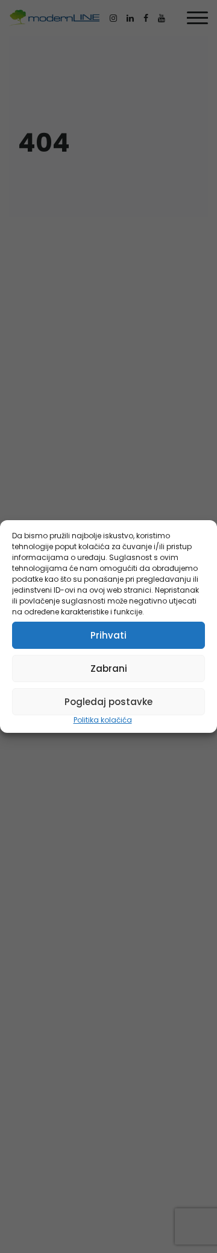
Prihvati (108, 635)
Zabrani (108, 668)
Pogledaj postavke (108, 701)
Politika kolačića (103, 720)
